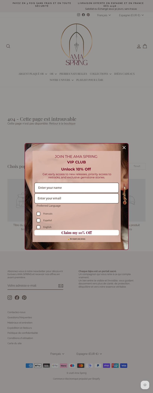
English (47, 227)
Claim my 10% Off (76, 232)
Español (47, 220)
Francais (47, 213)
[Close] (124, 147)
